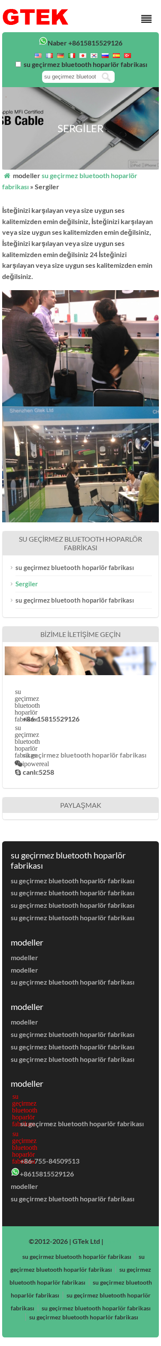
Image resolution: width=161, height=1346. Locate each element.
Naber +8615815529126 (85, 43)
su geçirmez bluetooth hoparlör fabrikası (74, 567)
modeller (24, 957)
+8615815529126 (47, 1174)
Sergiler (26, 584)
